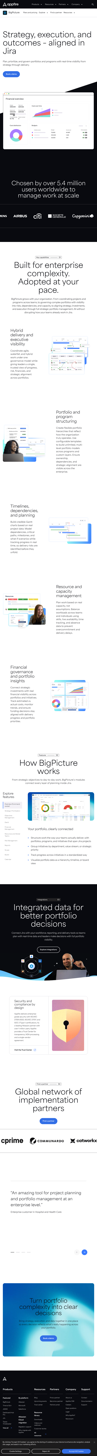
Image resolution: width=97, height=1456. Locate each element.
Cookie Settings (15, 1451)
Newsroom (69, 1419)
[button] (12, 13)
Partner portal (55, 1405)
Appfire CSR (70, 1401)
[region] (48, 1447)
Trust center (38, 1405)
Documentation (86, 1401)
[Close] (94, 1442)
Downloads (38, 1419)
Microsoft (22, 1405)
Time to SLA (7, 1405)
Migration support (25, 1427)
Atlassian (22, 1402)
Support (84, 1405)
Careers (68, 1405)
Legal (67, 1412)
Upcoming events (40, 1401)
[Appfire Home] (10, 4)
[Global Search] (92, 4)
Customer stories (40, 1429)
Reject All (46, 1451)
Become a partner (56, 1401)
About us (69, 1398)
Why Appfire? (70, 1415)
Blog (35, 1398)
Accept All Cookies (76, 1451)
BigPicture (6, 1402)
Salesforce (22, 1409)
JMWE (5, 1409)
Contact (84, 1398)
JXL (4, 1418)
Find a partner (55, 1398)
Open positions (71, 1408)
